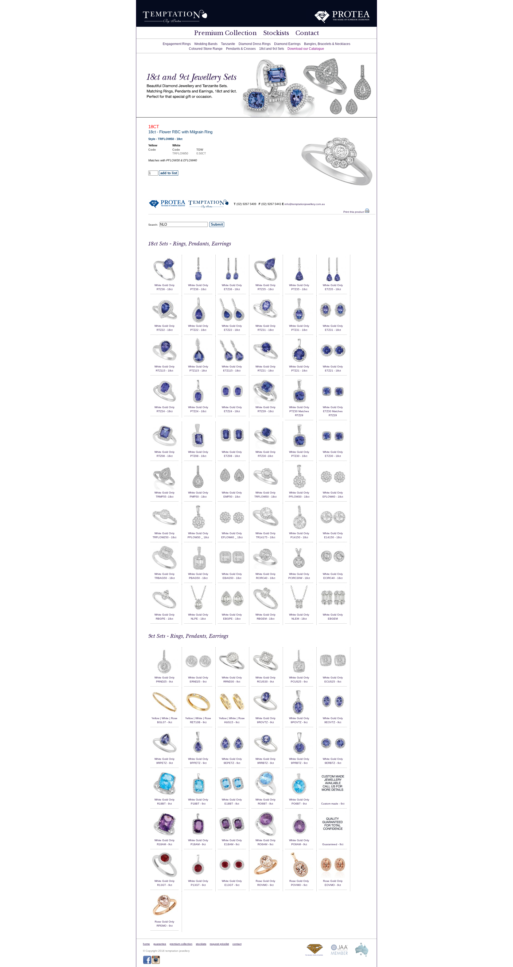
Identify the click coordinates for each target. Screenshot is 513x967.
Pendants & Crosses (241, 49)
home (146, 943)
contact (237, 943)
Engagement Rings (177, 44)
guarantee (159, 943)
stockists (201, 943)
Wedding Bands (205, 44)
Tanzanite (228, 44)
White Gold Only (164, 285)
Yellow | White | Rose (164, 718)
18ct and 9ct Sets (271, 49)
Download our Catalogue (305, 49)
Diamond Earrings (287, 44)
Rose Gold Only (265, 880)
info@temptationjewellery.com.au (305, 204)
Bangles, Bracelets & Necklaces (327, 44)
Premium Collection (225, 33)
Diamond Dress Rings (255, 44)
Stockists (276, 33)
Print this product (354, 211)
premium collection (181, 943)
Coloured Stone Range (206, 49)
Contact (307, 33)
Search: (154, 224)
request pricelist (219, 943)
